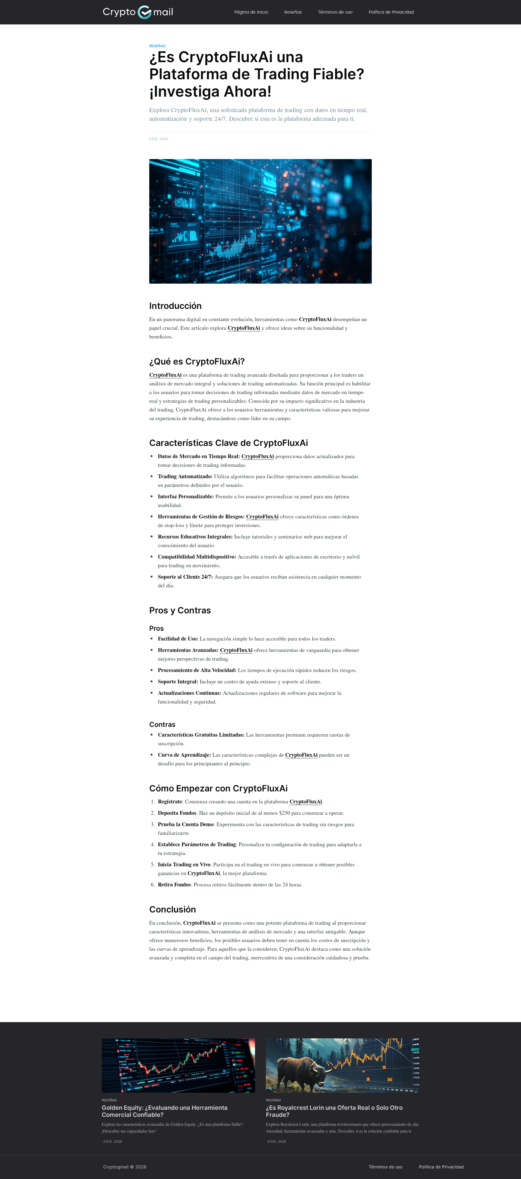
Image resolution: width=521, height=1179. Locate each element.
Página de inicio (251, 12)
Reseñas (293, 12)
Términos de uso (335, 12)
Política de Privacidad (391, 12)
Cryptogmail (116, 1167)
